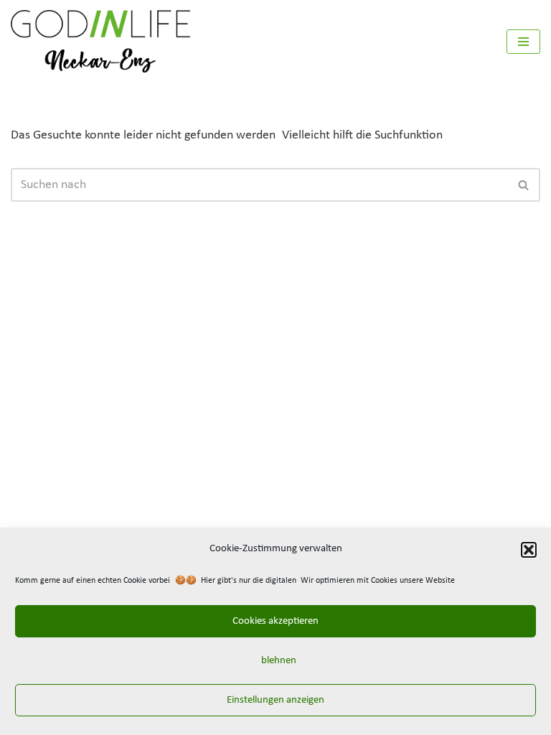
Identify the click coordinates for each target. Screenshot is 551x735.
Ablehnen (275, 660)
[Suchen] (524, 185)
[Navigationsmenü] (523, 41)
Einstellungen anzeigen (275, 700)
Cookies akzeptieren (275, 621)
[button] (529, 550)
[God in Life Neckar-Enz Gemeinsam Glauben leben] (100, 41)
